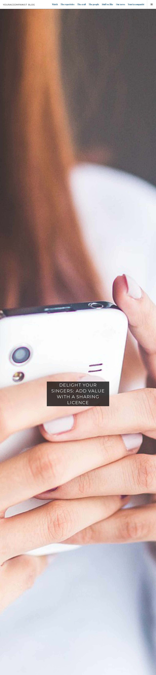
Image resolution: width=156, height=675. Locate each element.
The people (94, 4)
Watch (55, 4)
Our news (120, 4)
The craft (81, 4)
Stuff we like (107, 4)
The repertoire (67, 4)
